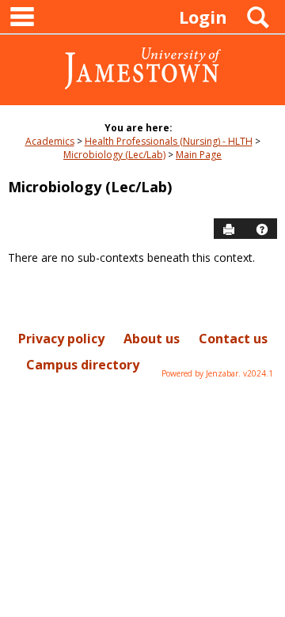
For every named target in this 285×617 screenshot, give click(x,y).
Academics (49, 141)
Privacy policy (61, 338)
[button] (262, 229)
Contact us (233, 338)
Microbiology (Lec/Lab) (114, 154)
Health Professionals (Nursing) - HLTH (169, 141)
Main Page (199, 154)
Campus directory (82, 364)
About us (152, 338)
